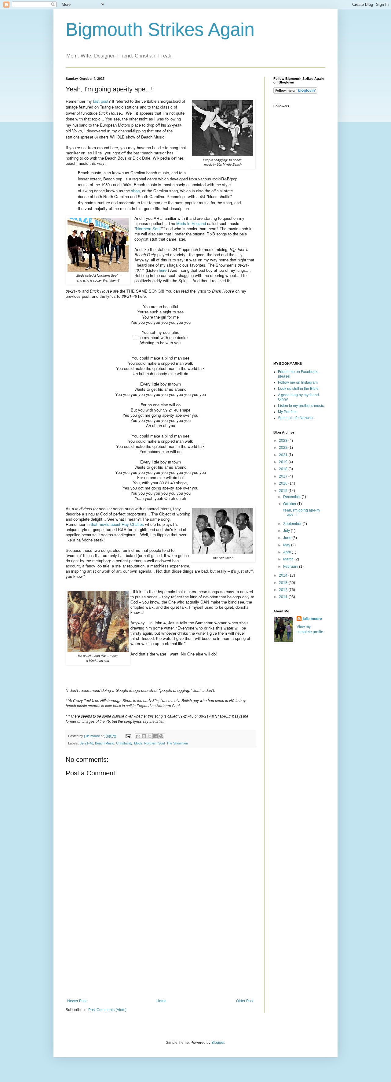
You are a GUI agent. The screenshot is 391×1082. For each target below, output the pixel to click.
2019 (283, 462)
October (290, 504)
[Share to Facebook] (155, 736)
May (287, 545)
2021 (283, 455)
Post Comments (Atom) (107, 1010)
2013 (283, 583)
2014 (283, 575)
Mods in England (191, 223)
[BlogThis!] (144, 736)
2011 (283, 597)
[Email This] (138, 736)
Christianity (124, 743)
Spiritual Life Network (295, 418)
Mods (138, 743)
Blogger (217, 1042)
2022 (283, 447)
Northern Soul (148, 228)
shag (135, 191)
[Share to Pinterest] (161, 736)
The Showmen (177, 743)
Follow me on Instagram (298, 382)
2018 (283, 469)
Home (161, 1001)
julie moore (312, 619)
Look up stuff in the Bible (298, 388)
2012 (283, 590)
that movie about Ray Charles (117, 524)
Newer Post (76, 1001)
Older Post (245, 1001)
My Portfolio (288, 412)
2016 (283, 483)
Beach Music (104, 743)
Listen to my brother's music (301, 406)
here (162, 270)
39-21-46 (86, 743)
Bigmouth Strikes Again (160, 29)
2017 (283, 476)
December (292, 497)
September (292, 524)
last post (100, 101)
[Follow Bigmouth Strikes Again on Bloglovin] (295, 92)
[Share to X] (150, 736)
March (288, 559)
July (287, 531)
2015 (283, 491)
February (291, 566)
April (287, 552)
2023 (283, 440)
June (287, 538)
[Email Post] (128, 736)
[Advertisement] (160, 953)
